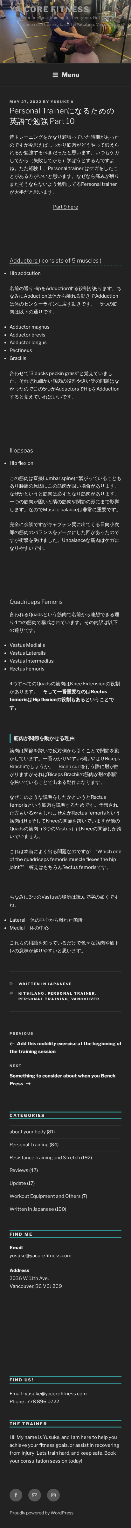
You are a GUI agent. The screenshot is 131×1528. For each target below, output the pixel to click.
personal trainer (71, 993)
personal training (43, 999)
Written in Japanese (45, 984)
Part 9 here (65, 207)
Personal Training (29, 1145)
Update (18, 1183)
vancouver (85, 999)
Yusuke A (62, 102)
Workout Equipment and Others (45, 1196)
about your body (28, 1132)
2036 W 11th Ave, (29, 1278)
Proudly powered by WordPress (41, 1512)
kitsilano (31, 993)
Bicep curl (70, 766)
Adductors (24, 260)
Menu (70, 75)
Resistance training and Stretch (45, 1158)
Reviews (19, 1170)
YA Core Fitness (50, 9)
